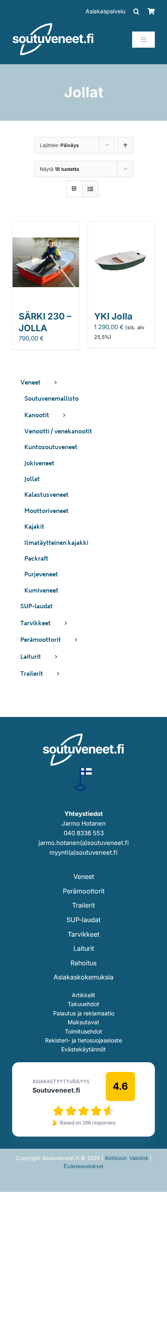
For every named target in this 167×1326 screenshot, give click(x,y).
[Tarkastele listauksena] (90, 189)
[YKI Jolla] (121, 226)
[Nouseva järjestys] (125, 145)
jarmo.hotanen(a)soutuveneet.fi (84, 843)
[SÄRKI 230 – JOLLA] (46, 226)
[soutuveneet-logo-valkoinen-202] (53, 25)
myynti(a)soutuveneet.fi (83, 852)
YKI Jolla (113, 316)
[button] (136, 11)
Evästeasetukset (83, 1166)
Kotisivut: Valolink (126, 1158)
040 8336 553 (84, 833)
